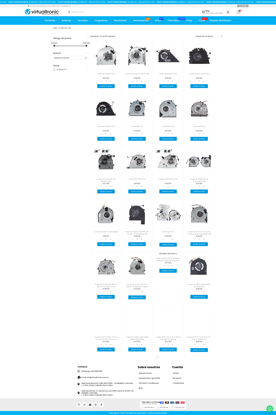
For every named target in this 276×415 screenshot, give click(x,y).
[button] (270, 409)
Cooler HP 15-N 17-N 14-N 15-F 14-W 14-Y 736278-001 (199, 338)
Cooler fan (63, 28)
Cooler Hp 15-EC (137, 126)
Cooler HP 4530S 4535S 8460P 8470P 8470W (199, 285)
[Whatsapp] (84, 404)
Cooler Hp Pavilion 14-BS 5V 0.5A (137, 74)
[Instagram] (238, 6)
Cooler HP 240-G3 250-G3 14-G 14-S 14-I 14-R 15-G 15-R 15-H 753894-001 (106, 339)
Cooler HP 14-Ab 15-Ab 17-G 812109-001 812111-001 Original (137, 285)
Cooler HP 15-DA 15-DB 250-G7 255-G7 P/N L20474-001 (106, 285)
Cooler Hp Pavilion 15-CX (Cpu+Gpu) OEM (199, 180)
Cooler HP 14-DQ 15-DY (137, 179)
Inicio (55, 28)
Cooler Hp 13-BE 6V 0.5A (106, 126)
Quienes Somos (145, 373)
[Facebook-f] (101, 404)
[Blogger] (247, 6)
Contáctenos (178, 383)
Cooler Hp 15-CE (168, 232)
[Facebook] (241, 6)
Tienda (176, 373)
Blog (207, 11)
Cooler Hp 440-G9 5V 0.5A (199, 74)
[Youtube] (244, 6)
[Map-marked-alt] (90, 404)
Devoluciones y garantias (149, 378)
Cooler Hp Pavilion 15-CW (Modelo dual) (106, 180)
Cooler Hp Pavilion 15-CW (168, 179)
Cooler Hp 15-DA (199, 126)
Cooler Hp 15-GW (168, 126)
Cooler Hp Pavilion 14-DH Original (106, 232)
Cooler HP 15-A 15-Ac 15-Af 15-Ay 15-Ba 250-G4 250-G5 (168, 338)
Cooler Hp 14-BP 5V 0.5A (106, 74)
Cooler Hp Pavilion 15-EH (168, 74)
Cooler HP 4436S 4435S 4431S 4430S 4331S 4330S (137, 338)
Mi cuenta (177, 378)
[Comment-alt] (79, 404)
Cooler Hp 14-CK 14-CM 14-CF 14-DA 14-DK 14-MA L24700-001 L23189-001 (199, 234)
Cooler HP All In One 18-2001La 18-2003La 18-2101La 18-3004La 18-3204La (168, 260)
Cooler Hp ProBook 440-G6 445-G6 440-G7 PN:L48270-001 (137, 233)
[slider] (54, 46)
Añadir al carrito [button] (106, 86)
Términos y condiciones (149, 383)
